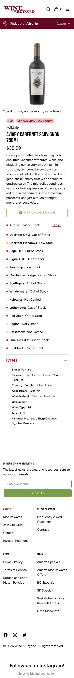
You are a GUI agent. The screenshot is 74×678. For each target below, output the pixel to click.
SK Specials (45, 590)
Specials (41, 554)
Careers (8, 533)
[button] (68, 9)
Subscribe (38, 493)
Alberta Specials (48, 562)
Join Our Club (12, 525)
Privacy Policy (12, 562)
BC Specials (45, 582)
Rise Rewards (12, 517)
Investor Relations (15, 541)
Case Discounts (48, 611)
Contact (43, 529)
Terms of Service (15, 570)
